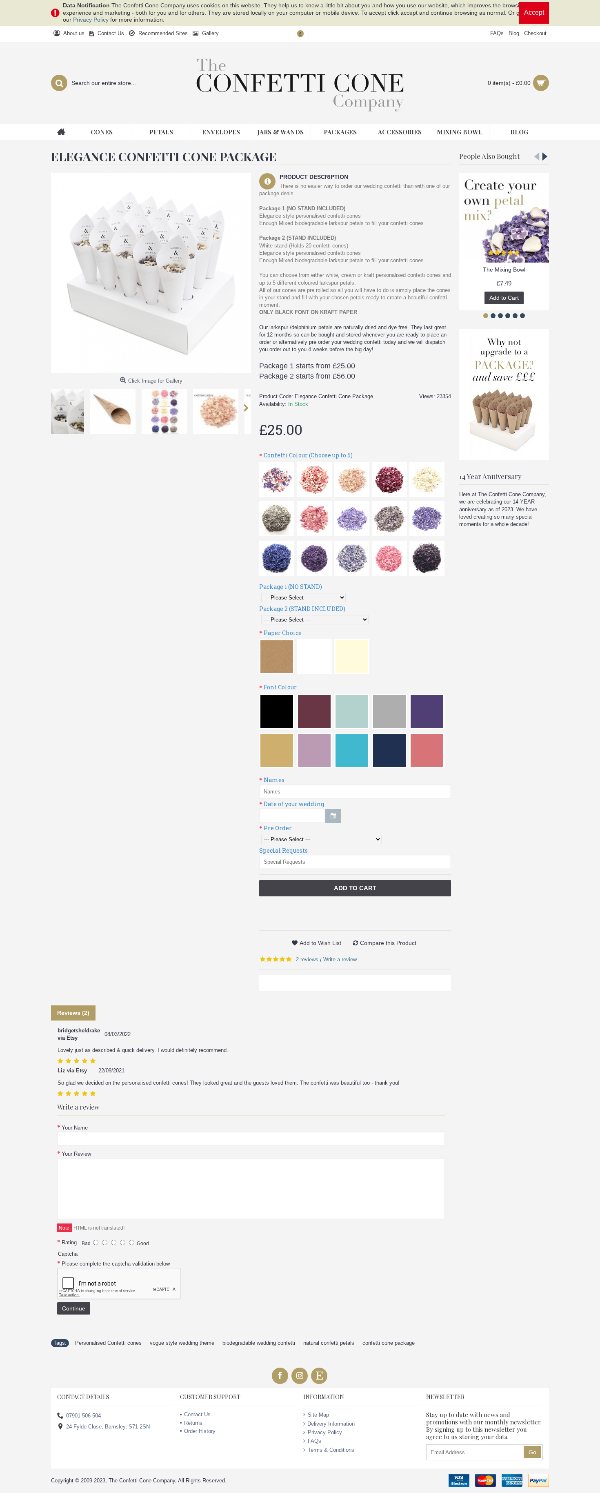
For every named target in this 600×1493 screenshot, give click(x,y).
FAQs (314, 1441)
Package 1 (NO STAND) (290, 587)
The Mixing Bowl (504, 269)
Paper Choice (283, 633)
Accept (534, 12)
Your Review (76, 1154)
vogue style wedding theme (182, 1343)
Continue (73, 1308)
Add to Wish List (320, 943)
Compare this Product (388, 943)
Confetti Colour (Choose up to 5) (308, 455)
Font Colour (280, 687)
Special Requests (283, 850)
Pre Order (278, 828)
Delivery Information (331, 1424)
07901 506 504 (83, 1416)
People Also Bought (489, 156)
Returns (193, 1423)
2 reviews (307, 959)
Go (532, 1452)
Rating (69, 1242)
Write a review (340, 959)
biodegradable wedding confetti (258, 1343)
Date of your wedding (294, 804)
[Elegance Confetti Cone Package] (151, 273)
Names (274, 780)
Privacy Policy (91, 19)
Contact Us (197, 1414)
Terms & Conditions (331, 1450)
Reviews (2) (73, 1012)
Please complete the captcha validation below (116, 1264)
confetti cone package (388, 1343)
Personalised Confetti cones (108, 1343)
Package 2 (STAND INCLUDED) (302, 609)
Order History (200, 1431)
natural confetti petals (328, 1343)
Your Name (75, 1128)
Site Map (318, 1415)
